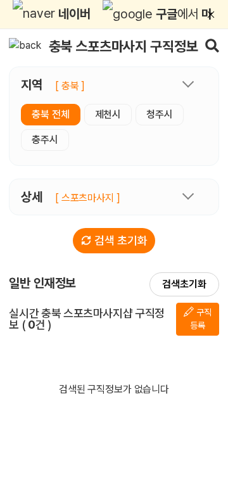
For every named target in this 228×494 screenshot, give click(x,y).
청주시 (159, 114)
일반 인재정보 (42, 283)
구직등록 (201, 319)
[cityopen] (188, 86)
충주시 (45, 140)
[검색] (212, 45)
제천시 (108, 114)
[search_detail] (188, 195)
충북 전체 (50, 114)
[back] (25, 45)
